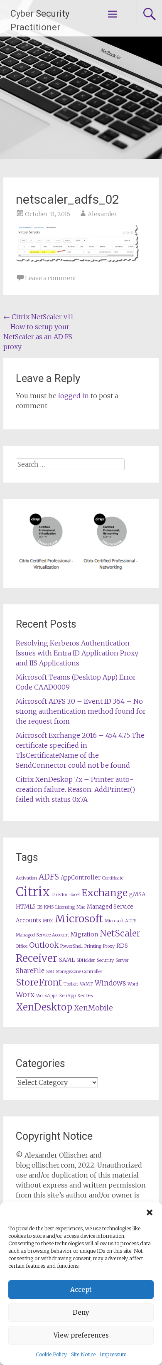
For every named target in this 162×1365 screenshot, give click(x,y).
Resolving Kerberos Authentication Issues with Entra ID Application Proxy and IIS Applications (77, 653)
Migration (84, 934)
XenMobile (93, 1008)
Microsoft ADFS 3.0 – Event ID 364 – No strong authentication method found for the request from (81, 711)
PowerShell (71, 946)
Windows (110, 983)
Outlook (44, 945)
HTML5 (26, 906)
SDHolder (85, 960)
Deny (81, 1312)
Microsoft (79, 918)
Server (122, 960)
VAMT (86, 984)
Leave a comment (50, 278)
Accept (81, 1290)
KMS (49, 907)
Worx (25, 994)
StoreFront (39, 982)
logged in (73, 396)
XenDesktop (44, 1007)
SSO (50, 971)
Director (60, 894)
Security (105, 960)
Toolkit (71, 984)
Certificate (112, 878)
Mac (80, 907)
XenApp (67, 995)
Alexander (102, 214)
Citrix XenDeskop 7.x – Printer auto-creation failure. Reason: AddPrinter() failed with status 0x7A (75, 789)
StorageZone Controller (79, 971)
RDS (122, 945)
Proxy (109, 946)
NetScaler (120, 933)
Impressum (113, 1354)
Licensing (65, 907)
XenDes (85, 995)
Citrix (33, 891)
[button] (149, 1212)
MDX (48, 921)
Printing (92, 946)
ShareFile (30, 971)
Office (21, 946)
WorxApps (46, 995)
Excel (74, 894)
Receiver (36, 958)
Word (133, 984)
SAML (67, 959)
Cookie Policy (51, 1354)
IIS (39, 907)
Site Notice (83, 1354)
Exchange (104, 893)
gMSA (137, 894)
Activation (26, 878)
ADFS (49, 877)
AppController (81, 877)
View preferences (81, 1335)
